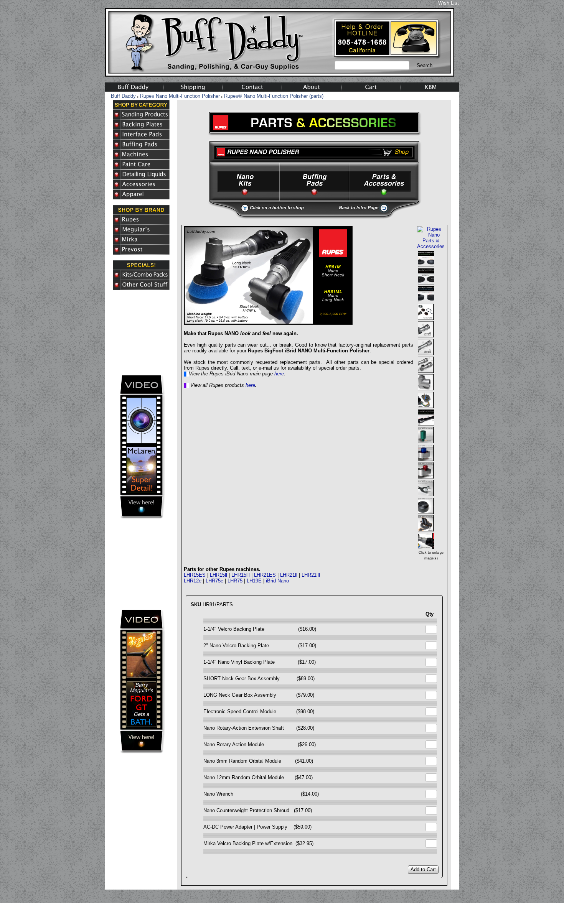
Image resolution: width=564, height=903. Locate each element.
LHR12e (192, 581)
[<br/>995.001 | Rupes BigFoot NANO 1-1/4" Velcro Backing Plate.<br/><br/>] (426, 264)
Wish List (448, 3)
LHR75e (214, 581)
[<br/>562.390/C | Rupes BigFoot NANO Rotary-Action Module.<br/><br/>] (426, 440)
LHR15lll (240, 575)
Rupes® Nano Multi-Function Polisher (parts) (273, 96)
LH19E (254, 581)
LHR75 (235, 581)
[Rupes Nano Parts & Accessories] (431, 246)
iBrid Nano (277, 581)
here (279, 374)
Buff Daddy (123, 96)
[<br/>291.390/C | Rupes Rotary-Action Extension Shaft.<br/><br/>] (426, 423)
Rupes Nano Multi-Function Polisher (180, 96)
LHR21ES (265, 575)
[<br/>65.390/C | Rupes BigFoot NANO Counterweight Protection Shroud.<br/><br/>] (426, 511)
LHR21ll (288, 575)
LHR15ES (195, 575)
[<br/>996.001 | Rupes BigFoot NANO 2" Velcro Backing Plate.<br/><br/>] (426, 282)
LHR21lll (311, 575)
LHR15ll (218, 575)
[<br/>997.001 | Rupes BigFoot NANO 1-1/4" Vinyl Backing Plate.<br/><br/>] (426, 299)
